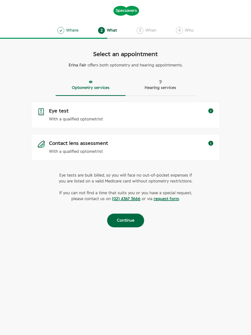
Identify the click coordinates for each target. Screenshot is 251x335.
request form (166, 199)
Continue (125, 220)
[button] (107, 30)
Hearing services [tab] (160, 88)
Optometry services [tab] (91, 88)
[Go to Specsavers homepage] (126, 10)
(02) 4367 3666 (126, 199)
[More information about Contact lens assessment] (211, 143)
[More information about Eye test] (211, 111)
